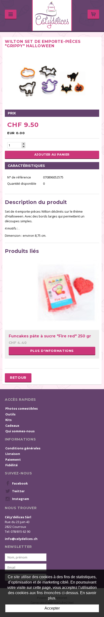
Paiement (13, 459)
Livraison (12, 454)
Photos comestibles (21, 408)
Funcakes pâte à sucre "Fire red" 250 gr (50, 336)
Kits (8, 420)
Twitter (18, 491)
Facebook (20, 483)
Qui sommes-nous (20, 431)
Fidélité (11, 465)
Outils (10, 414)
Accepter (52, 608)
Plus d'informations (52, 351)
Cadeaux (12, 425)
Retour (18, 377)
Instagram (20, 499)
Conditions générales (22, 448)
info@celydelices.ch (21, 539)
